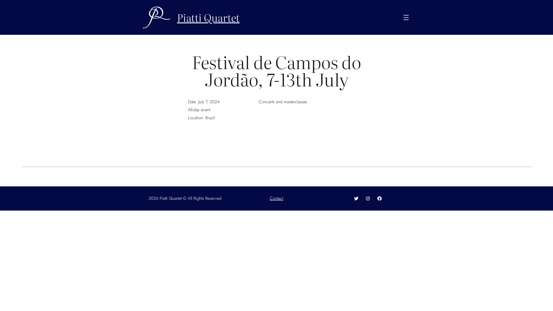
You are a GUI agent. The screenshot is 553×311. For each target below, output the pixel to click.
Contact (276, 198)
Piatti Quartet (208, 17)
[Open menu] (406, 17)
